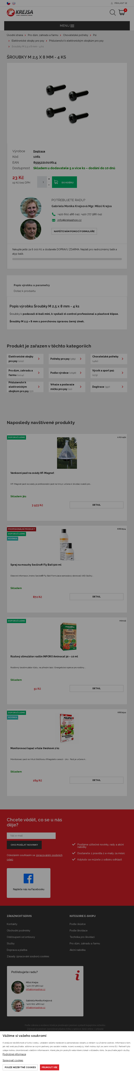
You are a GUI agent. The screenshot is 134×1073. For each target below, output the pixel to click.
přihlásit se (120, 3)
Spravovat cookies (13, 1060)
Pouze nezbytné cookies (20, 1067)
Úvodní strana (15, 35)
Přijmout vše (49, 1067)
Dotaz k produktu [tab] (25, 291)
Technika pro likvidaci (82, 937)
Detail (96, 505)
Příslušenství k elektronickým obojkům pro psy (76, 40)
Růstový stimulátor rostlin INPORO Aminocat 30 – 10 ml (44, 656)
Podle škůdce (78, 924)
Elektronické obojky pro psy (28, 40)
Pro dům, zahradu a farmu (43, 35)
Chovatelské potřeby (75, 35)
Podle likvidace (79, 930)
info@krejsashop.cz (69, 220)
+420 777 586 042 (34, 986)
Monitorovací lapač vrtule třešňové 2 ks (34, 748)
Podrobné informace (14, 1054)
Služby (11, 943)
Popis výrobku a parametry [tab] (32, 285)
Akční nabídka (77, 950)
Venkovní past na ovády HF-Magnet (32, 473)
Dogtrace (39, 151)
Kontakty (12, 924)
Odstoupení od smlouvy (21, 937)
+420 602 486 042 (35, 1004)
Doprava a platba (17, 950)
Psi (94, 35)
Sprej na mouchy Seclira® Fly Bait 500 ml (35, 564)
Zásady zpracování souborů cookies (28, 956)
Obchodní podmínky (18, 930)
